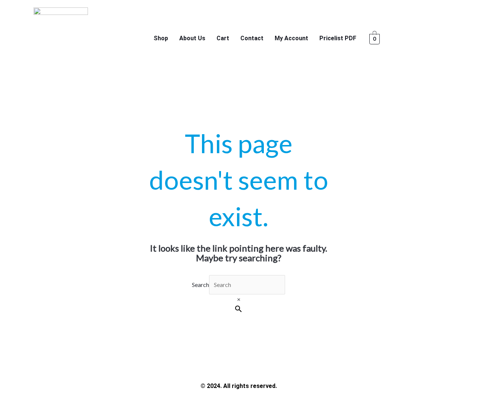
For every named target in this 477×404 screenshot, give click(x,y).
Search (200, 284)
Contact (251, 38)
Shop (161, 38)
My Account (291, 38)
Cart (223, 38)
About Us (192, 38)
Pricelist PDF (337, 38)
